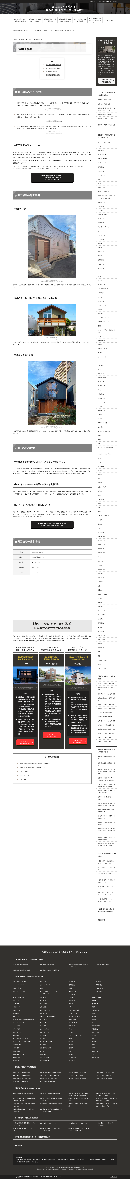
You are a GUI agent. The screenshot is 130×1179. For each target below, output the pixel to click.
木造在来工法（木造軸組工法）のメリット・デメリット (106, 862)
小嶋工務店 (101, 206)
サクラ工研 (101, 382)
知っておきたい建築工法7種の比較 (107, 855)
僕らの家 (100, 474)
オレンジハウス (102, 285)
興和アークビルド (102, 594)
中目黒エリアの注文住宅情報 (106, 733)
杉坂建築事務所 (102, 377)
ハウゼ (99, 183)
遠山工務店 (101, 268)
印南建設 (100, 582)
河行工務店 (101, 223)
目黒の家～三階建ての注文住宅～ (106, 126)
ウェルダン (101, 252)
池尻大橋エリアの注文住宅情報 (106, 721)
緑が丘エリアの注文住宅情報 (106, 683)
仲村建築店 (101, 648)
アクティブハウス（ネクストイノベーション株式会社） (106, 197)
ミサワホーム (101, 235)
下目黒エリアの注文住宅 (104, 737)
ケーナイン (101, 219)
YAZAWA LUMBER (102, 159)
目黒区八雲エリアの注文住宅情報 (106, 699)
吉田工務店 (101, 260)
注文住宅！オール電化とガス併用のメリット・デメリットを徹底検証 (106, 771)
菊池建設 (100, 470)
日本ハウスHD (101, 410)
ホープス (100, 369)
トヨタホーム (101, 175)
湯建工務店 (101, 301)
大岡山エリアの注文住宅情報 (106, 725)
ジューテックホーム (103, 227)
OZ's (99, 272)
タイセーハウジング (103, 192)
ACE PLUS (100, 561)
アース (99, 361)
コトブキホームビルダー (104, 431)
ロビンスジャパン (102, 187)
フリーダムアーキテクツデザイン (106, 449)
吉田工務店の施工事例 (53, 68)
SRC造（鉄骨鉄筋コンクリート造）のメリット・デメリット (106, 900)
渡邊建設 (100, 602)
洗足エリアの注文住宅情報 (105, 717)
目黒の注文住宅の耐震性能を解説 (106, 758)
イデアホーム (101, 390)
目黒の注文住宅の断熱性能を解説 (106, 764)
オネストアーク (102, 305)
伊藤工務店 (101, 606)
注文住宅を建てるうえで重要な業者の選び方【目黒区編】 (106, 785)
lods (99, 507)
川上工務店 (101, 210)
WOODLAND (101, 466)
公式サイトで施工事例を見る (25, 742)
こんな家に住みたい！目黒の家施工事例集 (106, 93)
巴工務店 (100, 326)
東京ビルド (101, 373)
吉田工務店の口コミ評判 (53, 65)
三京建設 (100, 627)
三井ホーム (101, 280)
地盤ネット (101, 586)
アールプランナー (102, 155)
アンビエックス (102, 668)
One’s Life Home (102, 214)
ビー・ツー (101, 231)
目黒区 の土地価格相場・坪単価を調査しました (106, 811)
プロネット (101, 557)
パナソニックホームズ (104, 142)
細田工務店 (101, 150)
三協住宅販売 (101, 553)
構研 (99, 652)
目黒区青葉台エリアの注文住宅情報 (106, 689)
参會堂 (99, 503)
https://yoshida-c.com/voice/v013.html (53, 133)
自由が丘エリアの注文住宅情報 (106, 729)
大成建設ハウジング (103, 516)
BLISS (99, 664)
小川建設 (100, 520)
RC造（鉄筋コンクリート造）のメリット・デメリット (106, 894)
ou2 (99, 179)
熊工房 (99, 276)
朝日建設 (100, 462)
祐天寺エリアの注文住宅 (104, 741)
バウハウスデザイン (103, 322)
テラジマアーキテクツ (104, 423)
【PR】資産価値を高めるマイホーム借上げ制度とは (106, 910)
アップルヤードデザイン (104, 454)
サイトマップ (113, 1177)
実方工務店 (101, 631)
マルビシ (100, 528)
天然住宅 (100, 419)
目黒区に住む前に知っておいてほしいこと (106, 750)
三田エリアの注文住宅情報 (105, 713)
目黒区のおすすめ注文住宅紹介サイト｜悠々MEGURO (103, 1)
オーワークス (101, 402)
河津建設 (100, 590)
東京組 (99, 439)
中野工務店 (101, 532)
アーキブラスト (24, 775)
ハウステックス (102, 578)
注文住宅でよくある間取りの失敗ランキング (106, 817)
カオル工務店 (24, 771)
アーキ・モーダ (102, 163)
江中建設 (100, 483)
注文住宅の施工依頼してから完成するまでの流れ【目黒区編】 (106, 804)
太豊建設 (100, 643)
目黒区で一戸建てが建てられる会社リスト (32, 768)
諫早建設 (100, 344)
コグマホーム (101, 202)
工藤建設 (100, 256)
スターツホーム (102, 357)
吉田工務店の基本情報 (53, 75)
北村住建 (100, 619)
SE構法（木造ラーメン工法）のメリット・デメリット (106, 881)
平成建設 (100, 565)
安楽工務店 (101, 171)
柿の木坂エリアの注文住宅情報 (106, 694)
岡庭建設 (100, 309)
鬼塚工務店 (101, 549)
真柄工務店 (101, 167)
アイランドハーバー (103, 349)
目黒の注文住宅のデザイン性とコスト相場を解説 (106, 838)
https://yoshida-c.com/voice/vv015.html (54, 109)
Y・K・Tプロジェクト (104, 289)
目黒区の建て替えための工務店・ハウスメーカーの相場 (106, 845)
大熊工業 (100, 247)
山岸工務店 (101, 499)
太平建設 (100, 598)
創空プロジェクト (102, 487)
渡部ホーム (101, 512)
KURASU (100, 458)
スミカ (99, 495)
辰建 (99, 656)
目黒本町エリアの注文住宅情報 (106, 708)
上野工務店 (101, 239)
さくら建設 (101, 365)
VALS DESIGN (101, 615)
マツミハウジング (102, 660)
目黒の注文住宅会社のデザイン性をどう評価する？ (106, 792)
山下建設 (100, 406)
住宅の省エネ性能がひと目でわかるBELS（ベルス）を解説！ (106, 779)
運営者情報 (101, 920)
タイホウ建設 (101, 536)
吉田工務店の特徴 (51, 71)
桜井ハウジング (102, 635)
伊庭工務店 (101, 394)
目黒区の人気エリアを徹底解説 (106, 677)
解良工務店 (101, 623)
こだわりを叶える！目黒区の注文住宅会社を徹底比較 (65, 8)
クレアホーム (101, 353)
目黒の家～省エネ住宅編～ (105, 114)
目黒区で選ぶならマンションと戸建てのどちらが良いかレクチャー (106, 831)
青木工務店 (101, 313)
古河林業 (100, 415)
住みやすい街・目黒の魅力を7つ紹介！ (106, 798)
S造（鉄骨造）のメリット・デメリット (106, 887)
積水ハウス (101, 243)
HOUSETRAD (101, 340)
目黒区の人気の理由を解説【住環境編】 (106, 823)
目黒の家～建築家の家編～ (105, 100)
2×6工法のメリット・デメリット (106, 875)
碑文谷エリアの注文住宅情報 (106, 704)
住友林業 (100, 427)
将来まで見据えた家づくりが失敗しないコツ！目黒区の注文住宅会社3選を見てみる (52, 524)
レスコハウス (101, 398)
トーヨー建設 (101, 569)
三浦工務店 (23, 779)
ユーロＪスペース (102, 610)
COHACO (100, 297)
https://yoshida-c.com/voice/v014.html (53, 121)
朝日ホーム (101, 264)
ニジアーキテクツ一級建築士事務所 (106, 331)
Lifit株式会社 (101, 293)
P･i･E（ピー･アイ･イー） (105, 318)
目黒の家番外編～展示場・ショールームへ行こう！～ (106, 109)
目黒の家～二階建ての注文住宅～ (106, 120)
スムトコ (100, 146)
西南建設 (100, 524)
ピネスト (100, 479)
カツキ (99, 435)
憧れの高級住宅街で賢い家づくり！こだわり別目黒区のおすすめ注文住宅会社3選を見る (52, 177)
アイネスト (101, 336)
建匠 (99, 443)
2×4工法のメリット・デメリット (106, 868)
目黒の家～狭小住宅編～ (104, 104)
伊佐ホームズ (101, 545)
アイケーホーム (102, 540)
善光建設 (100, 491)
